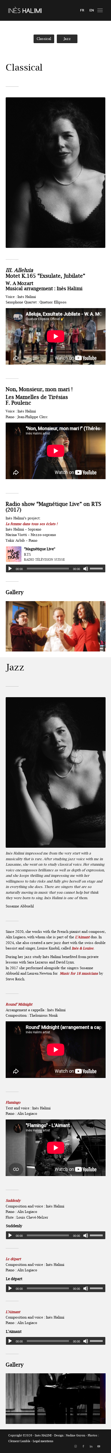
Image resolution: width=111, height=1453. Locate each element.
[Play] (10, 568)
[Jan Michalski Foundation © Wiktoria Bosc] (94, 1422)
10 (66, 645)
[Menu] (100, 10)
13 (78, 645)
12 (74, 645)
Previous (17, 624)
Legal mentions (43, 1441)
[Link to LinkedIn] (91, 1446)
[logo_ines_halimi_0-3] (46, 10)
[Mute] (85, 568)
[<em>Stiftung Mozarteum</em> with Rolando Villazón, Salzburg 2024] (94, 650)
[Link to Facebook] (83, 1446)
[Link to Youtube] (99, 1446)
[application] (55, 568)
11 (70, 645)
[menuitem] (100, 10)
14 (82, 645)
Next (94, 624)
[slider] (97, 568)
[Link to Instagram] (76, 1446)
